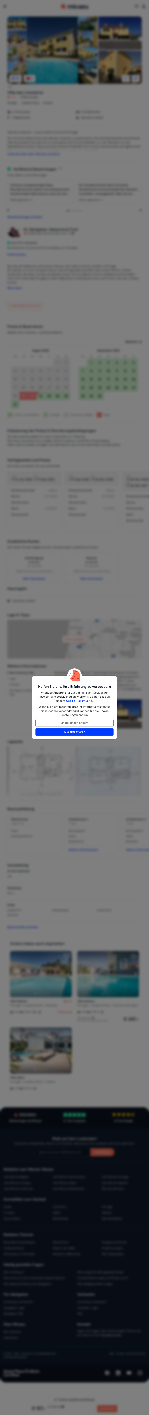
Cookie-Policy (75, 701)
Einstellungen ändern (74, 723)
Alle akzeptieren (74, 732)
